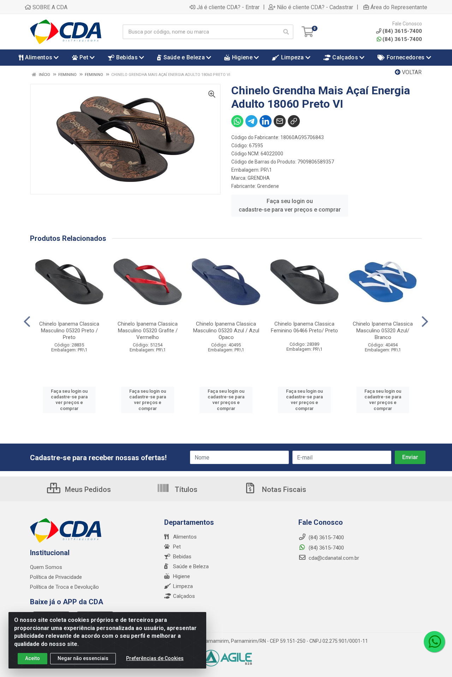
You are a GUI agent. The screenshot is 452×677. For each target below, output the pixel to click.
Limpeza (183, 586)
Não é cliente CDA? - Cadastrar (315, 7)
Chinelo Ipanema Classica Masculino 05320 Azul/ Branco (383, 330)
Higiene (181, 576)
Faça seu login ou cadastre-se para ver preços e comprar (290, 205)
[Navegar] (27, 321)
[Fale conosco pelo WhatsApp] (434, 641)
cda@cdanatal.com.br (333, 558)
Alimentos (185, 537)
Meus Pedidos (87, 489)
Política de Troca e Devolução (64, 587)
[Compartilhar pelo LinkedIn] (266, 121)
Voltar (411, 72)
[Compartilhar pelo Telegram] (251, 121)
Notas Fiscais (283, 489)
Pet (177, 547)
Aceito (32, 658)
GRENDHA (259, 178)
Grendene (268, 186)
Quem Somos (46, 567)
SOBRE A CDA (49, 7)
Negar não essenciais (83, 658)
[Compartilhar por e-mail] (280, 121)
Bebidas (182, 556)
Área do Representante (398, 7)
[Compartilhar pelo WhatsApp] (237, 121)
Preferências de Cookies (155, 658)
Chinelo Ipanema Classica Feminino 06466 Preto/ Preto (304, 327)
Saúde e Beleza (191, 566)
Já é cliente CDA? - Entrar (228, 7)
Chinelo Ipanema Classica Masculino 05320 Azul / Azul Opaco (226, 330)
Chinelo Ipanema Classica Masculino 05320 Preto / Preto (69, 330)
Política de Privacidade (56, 577)
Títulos (185, 489)
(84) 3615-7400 (402, 39)
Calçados (184, 596)
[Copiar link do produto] (294, 121)
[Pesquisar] (286, 31)
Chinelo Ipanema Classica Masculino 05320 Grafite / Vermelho (148, 330)
